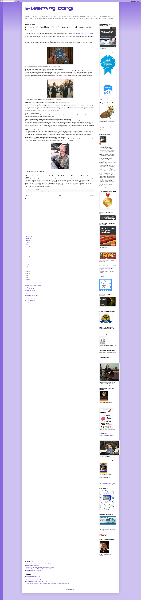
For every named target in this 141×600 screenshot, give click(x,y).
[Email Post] (41, 189)
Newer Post (28, 195)
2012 (26, 228)
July (27, 244)
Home (60, 195)
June (27, 259)
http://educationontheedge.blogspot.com (34, 285)
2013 (26, 227)
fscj (41, 191)
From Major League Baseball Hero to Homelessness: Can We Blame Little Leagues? (42, 578)
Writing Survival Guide (30, 300)
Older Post (92, 195)
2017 (26, 219)
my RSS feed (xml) (30, 288)
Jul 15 (29, 254)
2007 (26, 273)
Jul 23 (29, 252)
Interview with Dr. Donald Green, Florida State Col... (39, 248)
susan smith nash (104, 144)
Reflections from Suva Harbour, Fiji (33, 576)
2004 (26, 279)
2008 (26, 271)
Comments (103, 129)
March (27, 264)
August (27, 242)
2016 (26, 220)
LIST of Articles (29, 297)
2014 (26, 224)
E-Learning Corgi (49, 8)
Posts (102, 127)
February (28, 266)
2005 (26, 277)
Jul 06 (29, 256)
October (28, 238)
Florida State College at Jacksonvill (85, 33)
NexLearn (28, 293)
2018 (26, 217)
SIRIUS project (30, 70)
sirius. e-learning (46, 191)
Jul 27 (29, 250)
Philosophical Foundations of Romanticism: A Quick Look (37, 581)
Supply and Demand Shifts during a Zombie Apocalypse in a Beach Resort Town (42, 568)
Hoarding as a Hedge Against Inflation (33, 570)
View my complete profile (104, 187)
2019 (26, 215)
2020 (26, 213)
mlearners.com (29, 298)
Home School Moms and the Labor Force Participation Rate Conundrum (40, 567)
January (28, 268)
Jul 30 (29, 246)
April (27, 263)
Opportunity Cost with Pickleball (32, 565)
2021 (26, 211)
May (27, 260)
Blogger (72, 589)
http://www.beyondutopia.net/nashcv (106, 435)
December (28, 236)
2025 (26, 203)
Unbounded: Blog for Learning (32, 295)
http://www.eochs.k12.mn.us (32, 287)
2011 (26, 230)
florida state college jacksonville (34, 191)
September (28, 240)
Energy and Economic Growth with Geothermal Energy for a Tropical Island (41, 563)
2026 (26, 201)
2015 (26, 223)
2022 (26, 209)
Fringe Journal (29, 302)
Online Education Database (31, 292)
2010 (26, 232)
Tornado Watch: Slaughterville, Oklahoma (34, 579)
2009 (26, 234)
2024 (26, 205)
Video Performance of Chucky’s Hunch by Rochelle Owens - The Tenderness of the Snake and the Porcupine (47, 583)
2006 (26, 275)
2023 (26, 207)
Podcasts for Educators (30, 290)
